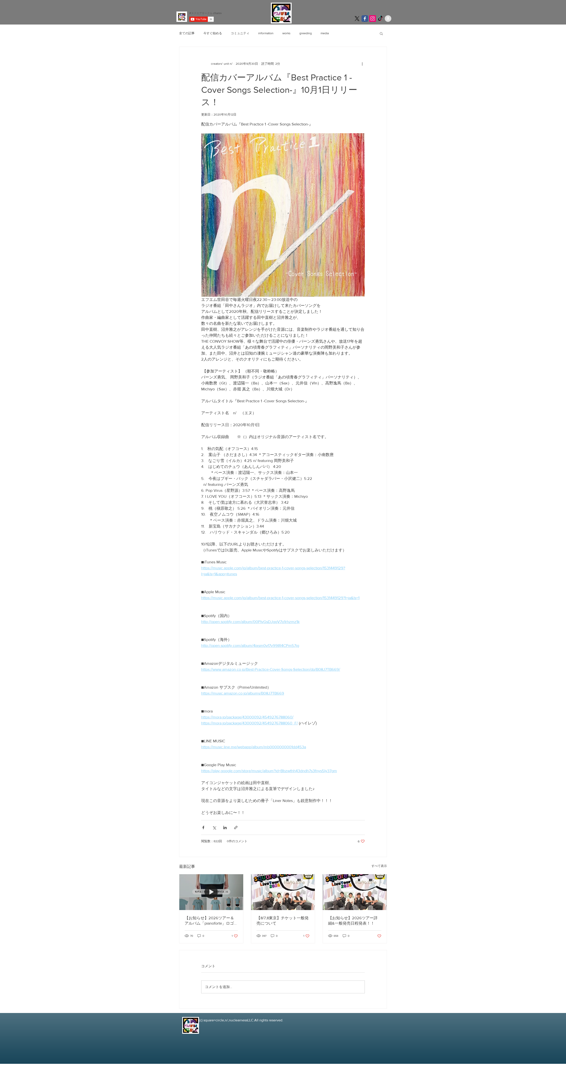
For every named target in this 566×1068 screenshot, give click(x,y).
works (286, 33)
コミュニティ (240, 33)
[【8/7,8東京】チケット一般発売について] (283, 892)
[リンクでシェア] (236, 827)
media (325, 33)
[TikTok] (380, 18)
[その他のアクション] (362, 63)
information (265, 33)
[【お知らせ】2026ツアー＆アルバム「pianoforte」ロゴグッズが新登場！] (211, 892)
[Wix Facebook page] (364, 18)
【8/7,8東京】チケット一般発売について (282, 920)
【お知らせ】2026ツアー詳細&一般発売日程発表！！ (353, 920)
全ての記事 (187, 33)
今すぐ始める (212, 33)
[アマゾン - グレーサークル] (388, 18)
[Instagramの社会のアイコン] (372, 18)
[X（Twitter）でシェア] (214, 827)
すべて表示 (379, 866)
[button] (381, 33)
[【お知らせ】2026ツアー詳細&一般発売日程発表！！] (355, 892)
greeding (305, 33)
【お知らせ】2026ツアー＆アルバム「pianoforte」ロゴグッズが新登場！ (209, 921)
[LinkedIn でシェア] (225, 827)
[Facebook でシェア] (203, 827)
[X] (357, 18)
